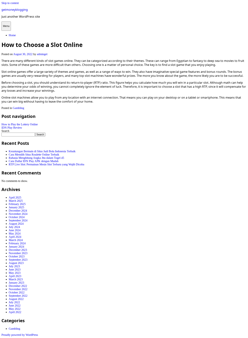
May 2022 (15, 308)
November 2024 (18, 213)
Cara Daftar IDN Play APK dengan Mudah (33, 161)
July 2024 (14, 226)
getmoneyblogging (14, 10)
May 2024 (15, 233)
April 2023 (15, 276)
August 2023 (16, 263)
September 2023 (18, 259)
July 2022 (14, 302)
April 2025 (15, 197)
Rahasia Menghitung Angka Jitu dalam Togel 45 (36, 157)
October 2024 (17, 217)
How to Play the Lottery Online (19, 124)
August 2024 (16, 223)
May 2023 (15, 272)
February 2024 (17, 243)
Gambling (18, 108)
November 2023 (18, 253)
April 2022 (15, 312)
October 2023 (17, 256)
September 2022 (18, 295)
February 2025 (17, 204)
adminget (42, 54)
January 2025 (16, 207)
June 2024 (15, 230)
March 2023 (16, 279)
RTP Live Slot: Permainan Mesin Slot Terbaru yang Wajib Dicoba (46, 164)
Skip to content (10, 3)
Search (5, 130)
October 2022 (17, 292)
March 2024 (16, 240)
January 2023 (16, 282)
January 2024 (16, 246)
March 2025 (16, 200)
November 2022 (18, 289)
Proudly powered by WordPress (19, 334)
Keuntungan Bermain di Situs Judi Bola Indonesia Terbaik (42, 151)
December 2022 (18, 285)
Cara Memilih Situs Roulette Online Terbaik (34, 154)
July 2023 (14, 266)
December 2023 (18, 249)
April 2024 (15, 236)
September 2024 (18, 220)
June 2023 (15, 269)
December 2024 (18, 210)
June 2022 (15, 305)
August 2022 (16, 299)
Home (12, 35)
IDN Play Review (11, 127)
